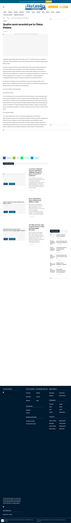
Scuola (60, 404)
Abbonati (49, 1)
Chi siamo (28, 393)
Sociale (50, 412)
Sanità (60, 406)
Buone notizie (62, 395)
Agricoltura (51, 393)
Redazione (28, 396)
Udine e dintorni (52, 420)
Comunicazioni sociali (31, 423)
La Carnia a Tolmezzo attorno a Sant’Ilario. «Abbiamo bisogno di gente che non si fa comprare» (35, 172)
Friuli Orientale (52, 426)
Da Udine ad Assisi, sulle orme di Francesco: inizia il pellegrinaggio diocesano (36, 227)
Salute (60, 409)
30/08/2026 (32, 190)
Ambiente (51, 395)
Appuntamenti (62, 420)
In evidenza (12, 211)
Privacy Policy (50, 519)
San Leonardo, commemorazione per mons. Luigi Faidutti (61, 271)
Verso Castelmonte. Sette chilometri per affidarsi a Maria (35, 200)
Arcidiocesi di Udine (30, 421)
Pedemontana (62, 426)
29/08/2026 (59, 252)
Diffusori (38, 393)
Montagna (12, 183)
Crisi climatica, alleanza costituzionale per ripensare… (61, 249)
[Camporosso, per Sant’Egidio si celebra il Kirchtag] (52, 264)
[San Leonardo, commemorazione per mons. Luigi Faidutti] (52, 270)
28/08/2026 (32, 244)
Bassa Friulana (52, 428)
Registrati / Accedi (7, 514)
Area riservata (53, 6)
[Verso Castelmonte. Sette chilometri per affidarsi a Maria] (14, 207)
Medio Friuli (61, 428)
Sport (50, 409)
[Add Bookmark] (47, 31)
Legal (37, 400)
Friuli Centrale (62, 423)
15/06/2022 (5, 31)
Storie (50, 406)
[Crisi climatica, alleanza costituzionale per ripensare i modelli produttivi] (52, 249)
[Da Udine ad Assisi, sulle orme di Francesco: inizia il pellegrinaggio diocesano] (14, 234)
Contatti (38, 396)
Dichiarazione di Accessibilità (42, 519)
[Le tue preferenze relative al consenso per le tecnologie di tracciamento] (2, 520)
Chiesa (5, 183)
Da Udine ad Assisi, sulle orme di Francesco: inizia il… (61, 256)
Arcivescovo (62, 393)
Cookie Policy (56, 519)
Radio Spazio (62, 412)
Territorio (51, 404)
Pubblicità (28, 410)
